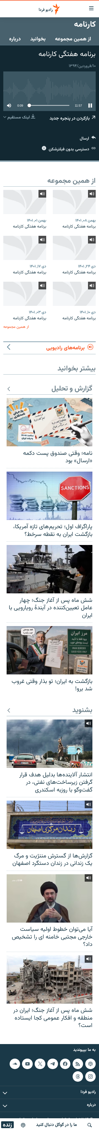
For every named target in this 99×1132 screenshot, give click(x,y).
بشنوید (82, 710)
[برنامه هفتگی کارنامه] (74, 202)
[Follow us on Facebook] (65, 1064)
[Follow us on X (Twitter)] (40, 1064)
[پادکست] (23, 1125)
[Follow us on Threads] (78, 1076)
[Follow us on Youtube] (27, 1064)
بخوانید (38, 39)
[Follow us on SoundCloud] (15, 1064)
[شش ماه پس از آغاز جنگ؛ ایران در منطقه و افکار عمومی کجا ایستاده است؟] (49, 979)
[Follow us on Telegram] (52, 1064)
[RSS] (78, 1064)
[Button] (88, 139)
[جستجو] (89, 1125)
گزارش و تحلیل (71, 389)
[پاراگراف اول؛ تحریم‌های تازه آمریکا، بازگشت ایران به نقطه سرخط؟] (49, 496)
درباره (15, 39)
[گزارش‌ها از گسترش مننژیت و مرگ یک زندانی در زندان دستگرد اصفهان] (49, 825)
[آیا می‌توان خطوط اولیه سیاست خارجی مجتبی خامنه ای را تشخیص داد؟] (49, 898)
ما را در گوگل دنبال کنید (56, 1125)
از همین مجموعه (73, 39)
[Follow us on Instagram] (90, 1076)
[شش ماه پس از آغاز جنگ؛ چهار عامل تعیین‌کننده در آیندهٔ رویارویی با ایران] (49, 569)
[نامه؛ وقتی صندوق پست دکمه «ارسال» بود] (49, 422)
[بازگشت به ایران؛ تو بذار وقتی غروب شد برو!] (49, 650)
